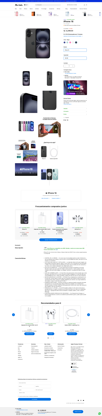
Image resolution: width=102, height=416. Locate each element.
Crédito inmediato (35, 349)
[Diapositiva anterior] (13, 314)
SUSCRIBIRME (34, 399)
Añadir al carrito (29, 333)
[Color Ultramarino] (64, 42)
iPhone (19, 351)
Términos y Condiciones (49, 355)
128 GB (66, 58)
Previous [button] (15, 1)
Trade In (33, 348)
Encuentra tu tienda (48, 348)
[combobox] (48, 5)
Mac (19, 348)
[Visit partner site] (74, 371)
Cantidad (66, 63)
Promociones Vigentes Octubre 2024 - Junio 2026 (50, 350)
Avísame (50, 333)
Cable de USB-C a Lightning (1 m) (72, 325)
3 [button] (51, 338)
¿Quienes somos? (48, 346)
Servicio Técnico (61, 346)
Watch (19, 353)
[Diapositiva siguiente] (101, 13)
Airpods (19, 355)
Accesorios (20, 359)
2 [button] (50, 338)
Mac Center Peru (73, 403)
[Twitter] (65, 120)
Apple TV (20, 357)
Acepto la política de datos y (28, 396)
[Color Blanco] (73, 42)
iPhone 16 (67, 50)
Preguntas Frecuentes (49, 357)
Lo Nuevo (20, 346)
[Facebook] (64, 120)
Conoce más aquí (67, 104)
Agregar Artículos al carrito (51, 239)
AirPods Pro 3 (78, 229)
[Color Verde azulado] (67, 42)
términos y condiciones (34, 396)
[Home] (19, 5)
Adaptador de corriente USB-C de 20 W (42, 230)
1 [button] (48, 338)
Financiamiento (34, 346)
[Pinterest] (67, 120)
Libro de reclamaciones (36, 353)
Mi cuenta (60, 349)
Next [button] (86, 1)
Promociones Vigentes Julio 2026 (50, 353)
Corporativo (60, 348)
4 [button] (53, 338)
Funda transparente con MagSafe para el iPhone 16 (59, 230)
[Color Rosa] (70, 42)
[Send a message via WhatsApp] (99, 413)
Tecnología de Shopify (80, 403)
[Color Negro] (76, 42)
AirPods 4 (51, 325)
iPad (19, 349)
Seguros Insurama (35, 351)
